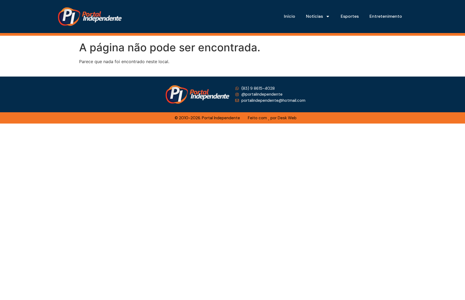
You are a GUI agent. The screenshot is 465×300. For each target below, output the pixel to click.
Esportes (350, 16)
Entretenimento (385, 16)
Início (289, 16)
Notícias (314, 16)
